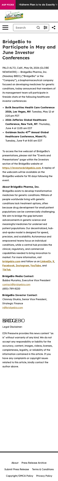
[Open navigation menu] (5, 27)
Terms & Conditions (43, 469)
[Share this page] (53, 27)
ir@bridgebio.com (12, 307)
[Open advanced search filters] (45, 27)
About (14, 462)
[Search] (38, 27)
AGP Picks (8, 4)
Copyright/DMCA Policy (19, 475)
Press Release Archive (34, 462)
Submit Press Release (16, 469)
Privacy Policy (44, 475)
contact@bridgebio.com (16, 284)
